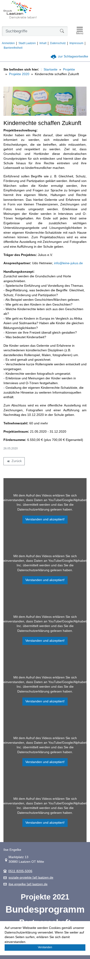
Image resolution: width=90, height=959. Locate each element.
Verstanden (45, 947)
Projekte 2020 (19, 74)
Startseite (50, 69)
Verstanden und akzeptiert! (45, 519)
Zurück (14, 461)
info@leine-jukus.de (68, 263)
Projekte (69, 69)
